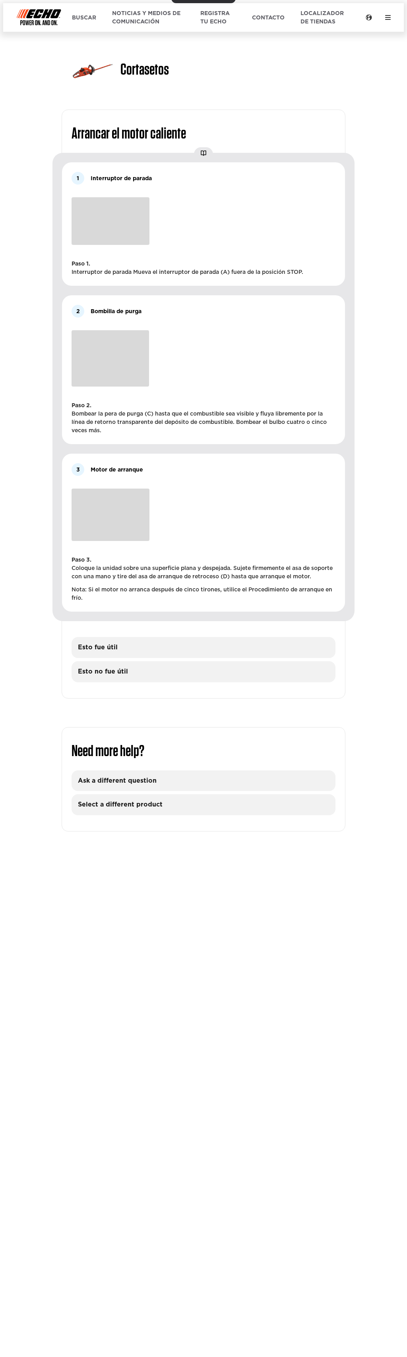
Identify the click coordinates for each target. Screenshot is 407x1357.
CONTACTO (268, 17)
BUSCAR (84, 17)
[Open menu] (387, 17)
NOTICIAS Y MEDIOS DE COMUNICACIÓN (146, 17)
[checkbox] (203, 647)
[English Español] (368, 17)
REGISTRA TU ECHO (215, 17)
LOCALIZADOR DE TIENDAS (322, 17)
